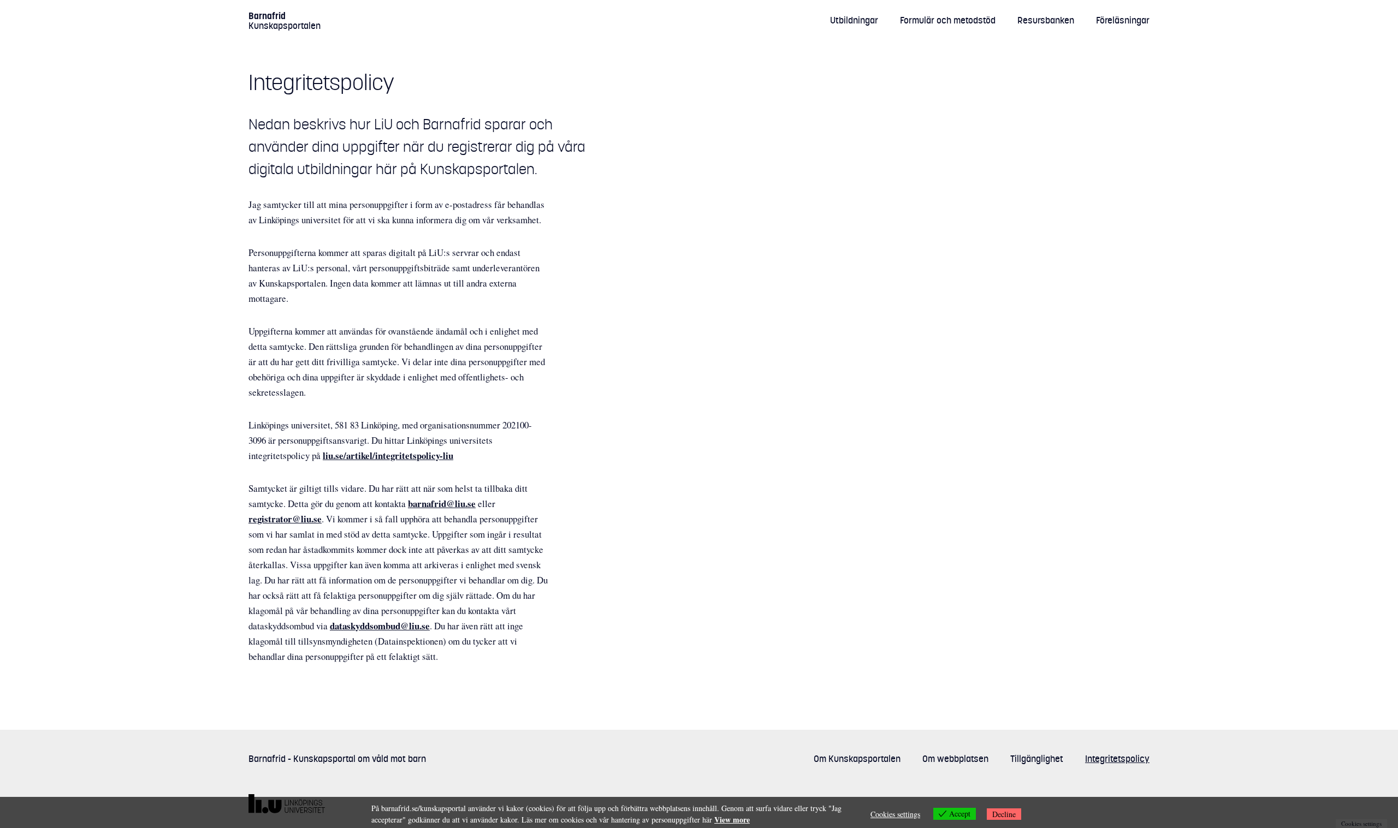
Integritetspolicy (1117, 759)
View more (732, 819)
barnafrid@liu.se (442, 503)
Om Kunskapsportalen (857, 759)
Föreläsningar (1123, 20)
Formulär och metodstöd (948, 20)
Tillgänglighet (1036, 759)
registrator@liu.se (285, 519)
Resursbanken (1045, 20)
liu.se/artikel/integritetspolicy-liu (388, 455)
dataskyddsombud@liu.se (380, 626)
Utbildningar (854, 20)
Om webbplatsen (955, 759)
